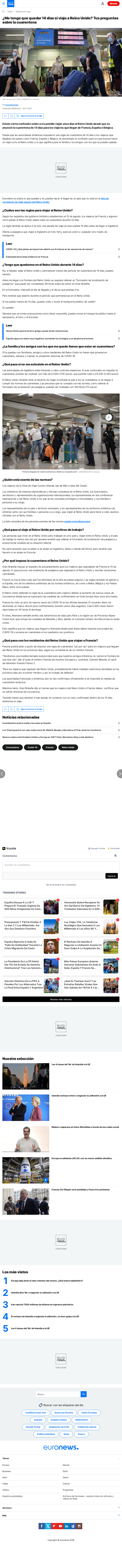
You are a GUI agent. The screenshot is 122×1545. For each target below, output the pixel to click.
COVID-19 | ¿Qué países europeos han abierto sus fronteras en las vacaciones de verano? (49, 249)
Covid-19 (32, 747)
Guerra (81, 1434)
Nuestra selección (18, 1059)
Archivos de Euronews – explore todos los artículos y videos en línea (88, 1497)
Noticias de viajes (23, 12)
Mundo (66, 1465)
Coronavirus (12, 747)
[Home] (3, 11)
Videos (5, 1490)
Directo (113, 3)
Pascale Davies (12, 105)
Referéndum (81, 1419)
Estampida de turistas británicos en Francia (27, 256)
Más (4, 1515)
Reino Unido (68, 747)
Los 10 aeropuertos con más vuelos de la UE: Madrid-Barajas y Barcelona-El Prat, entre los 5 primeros (51, 730)
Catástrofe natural (87, 1427)
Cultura (66, 1483)
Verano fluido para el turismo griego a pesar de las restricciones (37, 331)
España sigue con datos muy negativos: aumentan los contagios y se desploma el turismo (49, 338)
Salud (65, 1477)
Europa (5, 1465)
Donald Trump (33, 1427)
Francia (49, 747)
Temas (5, 1458)
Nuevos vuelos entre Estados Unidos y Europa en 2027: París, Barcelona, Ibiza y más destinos (47, 737)
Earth (65, 1471)
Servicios (6, 1508)
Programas (68, 1490)
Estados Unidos (59, 1419)
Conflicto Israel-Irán (35, 1412)
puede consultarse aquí (77, 521)
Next (4, 1477)
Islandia (38, 1419)
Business (6, 1471)
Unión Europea (89, 1412)
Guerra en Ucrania (64, 1412)
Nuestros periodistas (12, 1496)
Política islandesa (46, 1434)
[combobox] (61, 1394)
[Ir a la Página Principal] (10, 3)
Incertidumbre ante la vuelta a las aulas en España (26, 723)
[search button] (84, 1394)
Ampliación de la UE (59, 1427)
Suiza (66, 1434)
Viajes (9, 12)
